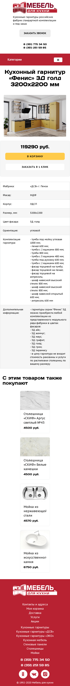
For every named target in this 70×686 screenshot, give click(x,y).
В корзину (35, 156)
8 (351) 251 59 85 (34, 47)
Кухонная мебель (35, 640)
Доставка (35, 613)
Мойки (35, 653)
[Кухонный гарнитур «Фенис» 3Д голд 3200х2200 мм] (35, 115)
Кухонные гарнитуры (35, 627)
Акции (35, 621)
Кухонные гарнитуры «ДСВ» (35, 631)
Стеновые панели (35, 644)
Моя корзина (35, 608)
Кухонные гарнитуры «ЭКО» (35, 636)
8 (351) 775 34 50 (35, 44)
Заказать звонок (35, 33)
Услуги (35, 617)
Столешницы (35, 648)
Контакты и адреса (35, 604)
